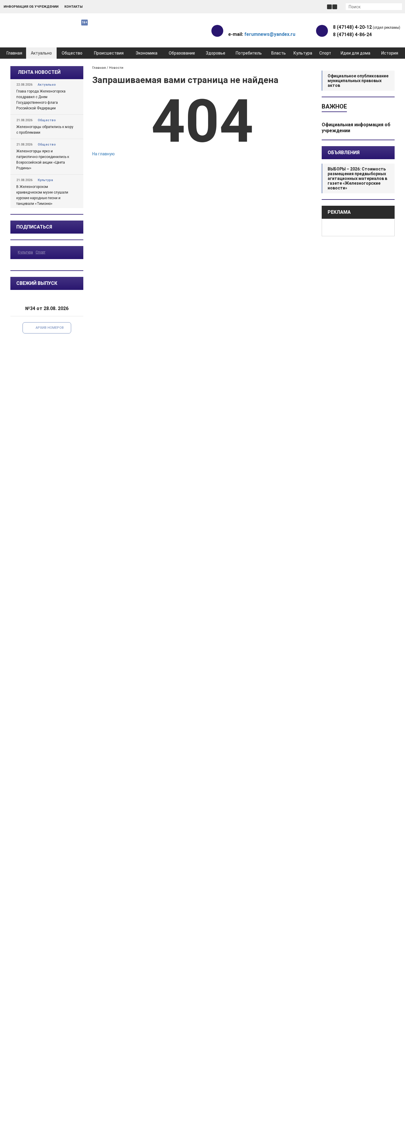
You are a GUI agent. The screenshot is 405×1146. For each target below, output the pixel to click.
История (389, 53)
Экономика (146, 53)
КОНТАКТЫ (73, 7)
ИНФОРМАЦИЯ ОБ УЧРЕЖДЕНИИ (31, 7)
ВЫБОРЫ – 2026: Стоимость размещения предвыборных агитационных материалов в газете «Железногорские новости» (357, 178)
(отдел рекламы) (366, 27)
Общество (72, 53)
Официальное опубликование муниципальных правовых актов (358, 81)
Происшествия (109, 53)
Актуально (41, 53)
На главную (103, 153)
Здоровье (215, 53)
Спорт (325, 53)
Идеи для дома (355, 53)
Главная (14, 53)
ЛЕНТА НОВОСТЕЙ (39, 72)
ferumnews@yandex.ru (269, 34)
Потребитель (249, 53)
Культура (303, 53)
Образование (182, 53)
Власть (278, 53)
